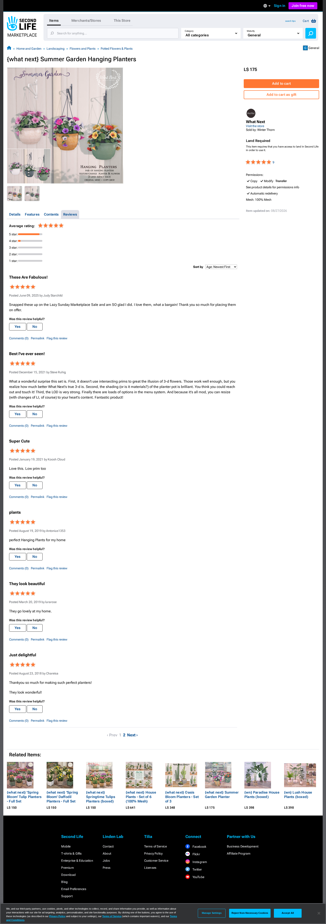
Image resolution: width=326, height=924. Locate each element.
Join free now (303, 6)
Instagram (199, 862)
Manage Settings (212, 913)
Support (66, 896)
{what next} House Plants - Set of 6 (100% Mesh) (141, 796)
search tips (290, 21)
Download (68, 875)
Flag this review (57, 338)
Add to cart (281, 83)
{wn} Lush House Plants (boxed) (298, 794)
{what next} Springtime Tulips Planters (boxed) (100, 796)
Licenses (150, 867)
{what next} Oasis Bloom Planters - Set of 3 (182, 796)
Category (189, 31)
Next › (132, 735)
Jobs (106, 860)
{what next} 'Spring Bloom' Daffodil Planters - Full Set (62, 796)
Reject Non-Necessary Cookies (250, 913)
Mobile (66, 846)
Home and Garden (28, 48)
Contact (108, 846)
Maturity (251, 31)
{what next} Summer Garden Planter (222, 794)
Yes (18, 326)
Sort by (198, 267)
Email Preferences (73, 889)
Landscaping (56, 48)
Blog (64, 882)
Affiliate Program (238, 853)
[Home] (9, 48)
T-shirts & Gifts (71, 853)
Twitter (197, 869)
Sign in (279, 6)
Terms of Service (155, 846)
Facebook (199, 846)
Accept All (288, 913)
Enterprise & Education (77, 860)
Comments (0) (19, 338)
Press (106, 867)
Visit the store (255, 126)
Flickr (196, 854)
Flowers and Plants (83, 48)
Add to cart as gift (282, 94)
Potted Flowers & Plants (117, 48)
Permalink (37, 338)
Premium (67, 867)
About (107, 853)
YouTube (198, 877)
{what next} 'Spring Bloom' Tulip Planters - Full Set (24, 796)
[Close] (319, 913)
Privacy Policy (153, 853)
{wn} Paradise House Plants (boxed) (261, 794)
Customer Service (156, 860)
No (34, 326)
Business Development (242, 846)
